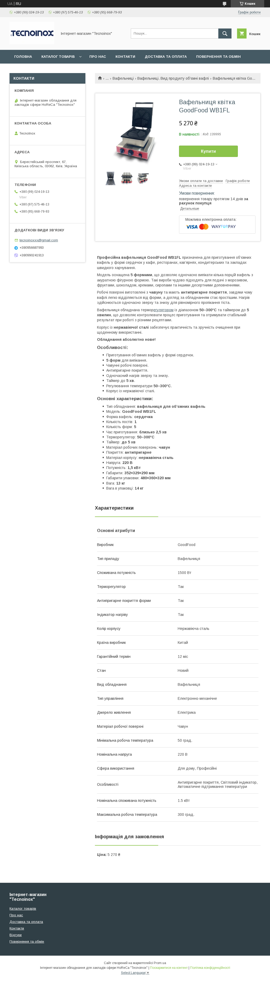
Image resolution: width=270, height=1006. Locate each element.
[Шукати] (225, 33)
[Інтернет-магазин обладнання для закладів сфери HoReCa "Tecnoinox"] (31, 43)
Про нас (97, 57)
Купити (208, 151)
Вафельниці (123, 78)
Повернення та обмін (218, 57)
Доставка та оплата (166, 57)
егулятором (163, 310)
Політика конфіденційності (210, 968)
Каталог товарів (58, 57)
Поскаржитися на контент (169, 968)
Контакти (125, 57)
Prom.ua (160, 963)
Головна (23, 57)
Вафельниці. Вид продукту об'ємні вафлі (173, 78)
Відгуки (15, 935)
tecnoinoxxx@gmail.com (39, 240)
